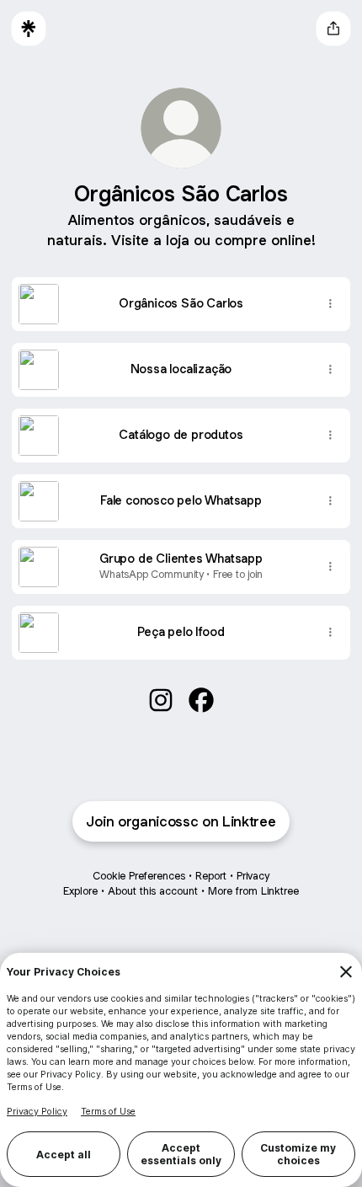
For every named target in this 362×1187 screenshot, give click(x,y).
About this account (153, 891)
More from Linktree (253, 891)
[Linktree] (28, 28)
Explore (80, 891)
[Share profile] (333, 28)
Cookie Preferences (139, 876)
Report (210, 876)
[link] (161, 700)
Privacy (253, 876)
